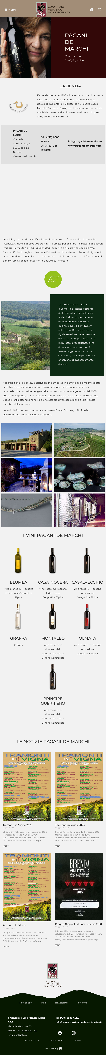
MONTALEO (53, 638)
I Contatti (82, 1003)
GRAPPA (18, 638)
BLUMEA (18, 582)
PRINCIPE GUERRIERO (53, 701)
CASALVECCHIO (87, 582)
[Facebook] (91, 9)
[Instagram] (99, 9)
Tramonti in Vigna (14, 925)
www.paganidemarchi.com (85, 145)
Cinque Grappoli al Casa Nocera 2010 (78, 924)
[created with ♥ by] (60, 1048)
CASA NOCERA (53, 582)
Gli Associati (61, 1003)
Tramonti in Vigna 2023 (70, 825)
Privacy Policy (56, 1041)
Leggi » (6, 846)
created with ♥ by (51, 1049)
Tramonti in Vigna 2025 (17, 825)
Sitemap (77, 1041)
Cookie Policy (32, 1041)
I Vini (43, 1003)
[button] (10, 9)
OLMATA (87, 638)
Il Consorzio (25, 1003)
